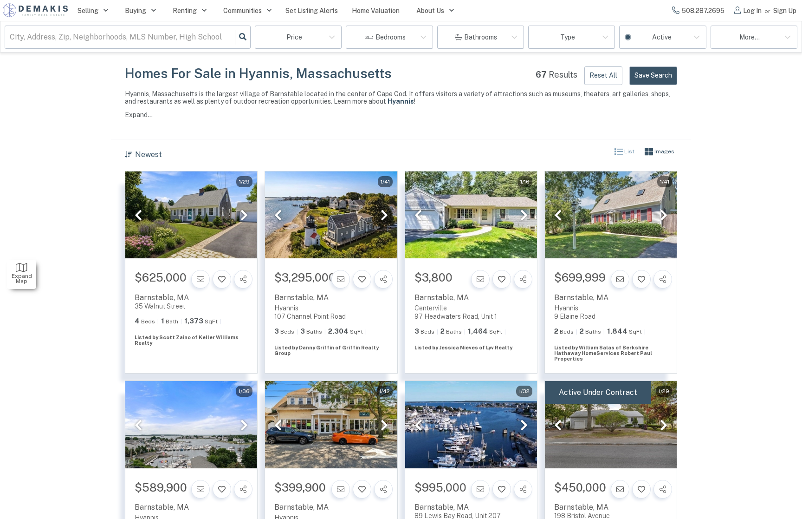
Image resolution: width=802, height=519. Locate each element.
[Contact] (200, 279)
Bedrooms (390, 37)
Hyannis (401, 101)
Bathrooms (480, 37)
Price (294, 37)
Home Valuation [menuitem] (376, 10)
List (628, 152)
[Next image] (244, 215)
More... (749, 37)
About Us (430, 10)
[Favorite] (222, 279)
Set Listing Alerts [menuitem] (311, 10)
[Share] (243, 279)
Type (567, 37)
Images (663, 152)
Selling (88, 10)
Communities (242, 10)
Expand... (139, 114)
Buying (135, 10)
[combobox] (11, 37)
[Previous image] (138, 215)
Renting (185, 10)
